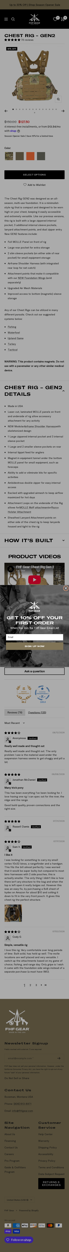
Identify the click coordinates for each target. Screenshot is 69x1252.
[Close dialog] (65, 588)
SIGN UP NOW (34, 646)
